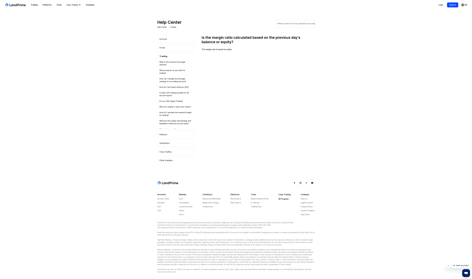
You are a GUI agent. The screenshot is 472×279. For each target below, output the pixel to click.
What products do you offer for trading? (172, 71)
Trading (34, 5)
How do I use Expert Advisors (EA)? (174, 87)
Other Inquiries (166, 160)
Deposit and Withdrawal (211, 199)
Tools (58, 5)
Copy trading (165, 152)
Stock (181, 214)
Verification (164, 143)
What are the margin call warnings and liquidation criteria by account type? (175, 122)
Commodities (184, 203)
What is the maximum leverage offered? (172, 63)
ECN (159, 207)
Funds (162, 47)
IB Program (284, 199)
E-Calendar (255, 203)
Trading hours (207, 207)
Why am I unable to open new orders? (175, 107)
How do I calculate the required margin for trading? (175, 113)
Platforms (47, 5)
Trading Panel (256, 207)
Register (452, 5)
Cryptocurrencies (185, 207)
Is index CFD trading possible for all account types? (174, 94)
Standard (160, 203)
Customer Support (308, 211)
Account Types (163, 199)
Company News (307, 207)
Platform (163, 134)
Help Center (169, 22)
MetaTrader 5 (235, 203)
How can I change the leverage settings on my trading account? (172, 80)
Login (440, 5)
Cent (159, 211)
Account (163, 39)
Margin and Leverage (210, 203)
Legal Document (307, 203)
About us (304, 199)
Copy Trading (72, 5)
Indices (181, 211)
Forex (181, 199)
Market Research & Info (260, 199)
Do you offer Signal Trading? (171, 101)
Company (90, 5)
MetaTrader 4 (235, 199)
